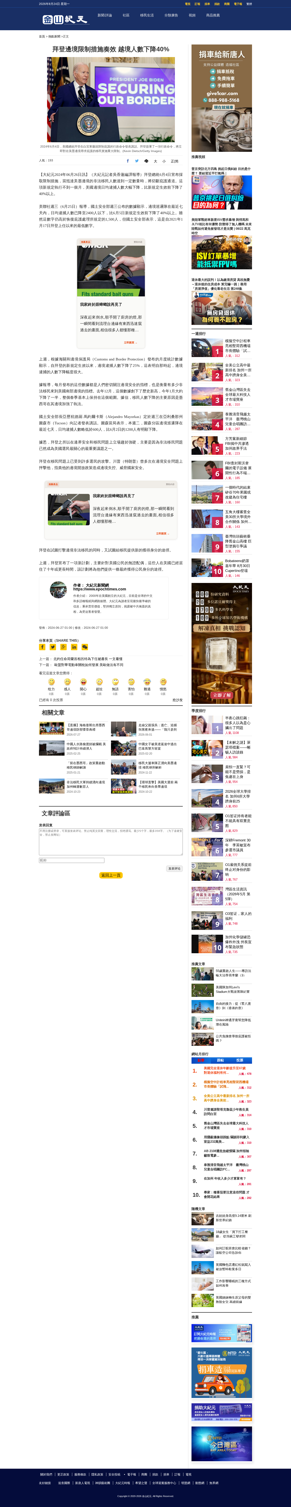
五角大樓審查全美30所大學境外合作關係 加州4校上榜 (238, 517)
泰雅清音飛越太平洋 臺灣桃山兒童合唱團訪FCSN (238, 419)
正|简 (175, 161)
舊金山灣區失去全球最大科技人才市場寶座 (238, 395)
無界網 (213, 1483)
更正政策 (63, 1474)
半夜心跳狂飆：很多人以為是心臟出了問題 (238, 723)
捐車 (207, 4)
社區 (126, 15)
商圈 (227, 4)
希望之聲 (141, 1483)
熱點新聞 (54, 36)
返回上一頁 (111, 875)
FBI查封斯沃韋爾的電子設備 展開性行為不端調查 (238, 468)
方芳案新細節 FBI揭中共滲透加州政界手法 (237, 444)
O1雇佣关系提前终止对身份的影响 (238, 870)
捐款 (217, 4)
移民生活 (147, 15)
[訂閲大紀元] (222, 1341)
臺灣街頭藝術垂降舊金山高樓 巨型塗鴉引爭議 (238, 541)
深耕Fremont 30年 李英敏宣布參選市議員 (238, 845)
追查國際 (64, 1483)
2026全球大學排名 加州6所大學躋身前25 (238, 796)
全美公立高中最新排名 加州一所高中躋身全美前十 (238, 370)
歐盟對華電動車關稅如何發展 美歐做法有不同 (88, 665)
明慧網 (185, 1483)
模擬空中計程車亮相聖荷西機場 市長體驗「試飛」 (238, 346)
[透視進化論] (222, 703)
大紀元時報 (122, 1483)
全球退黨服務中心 (164, 1483)
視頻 (192, 15)
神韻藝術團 (102, 1483)
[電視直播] (222, 1460)
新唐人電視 (82, 1483)
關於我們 (46, 1474)
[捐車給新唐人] (222, 150)
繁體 (249, 4)
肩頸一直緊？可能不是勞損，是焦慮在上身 (238, 772)
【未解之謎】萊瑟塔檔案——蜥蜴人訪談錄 (238, 747)
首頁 (42, 36)
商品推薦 (213, 15)
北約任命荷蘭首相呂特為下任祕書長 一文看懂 (87, 659)
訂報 (197, 4)
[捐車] (222, 1397)
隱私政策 (97, 1474)
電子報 (238, 4)
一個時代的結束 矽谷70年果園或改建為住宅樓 (238, 492)
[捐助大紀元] (222, 1420)
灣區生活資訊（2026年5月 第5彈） (237, 894)
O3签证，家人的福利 (238, 916)
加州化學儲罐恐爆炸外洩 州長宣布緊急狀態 (238, 942)
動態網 (199, 1483)
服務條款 (80, 1474)
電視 (187, 4)
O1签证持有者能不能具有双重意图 (238, 821)
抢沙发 (178, 700)
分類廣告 (171, 15)
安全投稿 (114, 1474)
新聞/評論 (105, 15)
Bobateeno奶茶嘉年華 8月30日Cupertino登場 (237, 566)
